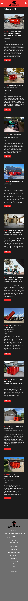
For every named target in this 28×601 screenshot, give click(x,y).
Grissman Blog (14, 561)
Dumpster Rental (14, 555)
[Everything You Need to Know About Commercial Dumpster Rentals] (14, 21)
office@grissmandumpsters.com (14, 537)
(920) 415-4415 (14, 542)
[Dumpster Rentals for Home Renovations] (14, 221)
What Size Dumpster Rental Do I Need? (12, 476)
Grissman (19, 40)
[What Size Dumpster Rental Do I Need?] (14, 464)
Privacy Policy (14, 571)
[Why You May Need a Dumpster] (14, 369)
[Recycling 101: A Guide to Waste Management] (14, 315)
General (14, 40)
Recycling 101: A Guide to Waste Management (12, 328)
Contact (14, 569)
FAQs (14, 563)
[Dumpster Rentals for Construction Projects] (14, 75)
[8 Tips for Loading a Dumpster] (14, 415)
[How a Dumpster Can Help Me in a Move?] (14, 124)
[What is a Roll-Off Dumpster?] (14, 171)
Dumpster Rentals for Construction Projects (13, 88)
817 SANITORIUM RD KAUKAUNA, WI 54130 (14, 533)
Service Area (14, 558)
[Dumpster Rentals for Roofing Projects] (14, 267)
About (14, 566)
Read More (7, 60)
